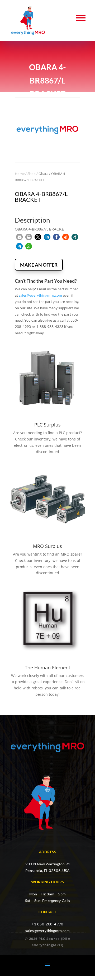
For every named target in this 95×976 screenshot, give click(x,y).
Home (20, 173)
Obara (43, 173)
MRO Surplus (47, 546)
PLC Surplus (47, 424)
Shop (31, 173)
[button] (19, 237)
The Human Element (47, 667)
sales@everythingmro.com (40, 295)
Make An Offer (39, 265)
